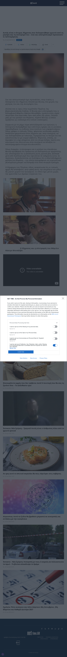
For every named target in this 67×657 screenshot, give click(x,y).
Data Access (33, 358)
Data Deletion (23, 358)
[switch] (55, 326)
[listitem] (33, 323)
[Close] (63, 299)
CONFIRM (21, 352)
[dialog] (33, 328)
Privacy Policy (43, 358)
